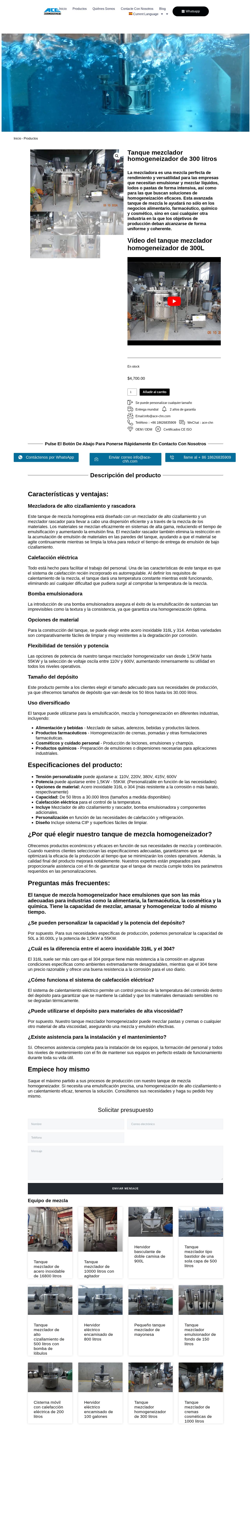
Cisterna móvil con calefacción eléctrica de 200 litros (49, 1409)
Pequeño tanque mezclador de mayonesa (149, 1315)
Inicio (63, 8)
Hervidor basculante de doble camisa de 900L (149, 1254)
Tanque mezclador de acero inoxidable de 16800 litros (49, 1268)
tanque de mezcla (145, 203)
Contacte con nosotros (137, 8)
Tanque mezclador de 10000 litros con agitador (99, 1268)
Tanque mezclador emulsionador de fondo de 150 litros (200, 1324)
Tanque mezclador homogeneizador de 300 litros (150, 1375)
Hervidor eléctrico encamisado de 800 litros (98, 1332)
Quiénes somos (104, 8)
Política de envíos (130, 1486)
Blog (162, 8)
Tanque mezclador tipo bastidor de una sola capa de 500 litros (201, 1256)
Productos (80, 8)
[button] (116, 156)
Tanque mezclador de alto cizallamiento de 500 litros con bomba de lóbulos (49, 1339)
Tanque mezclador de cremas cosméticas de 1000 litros (198, 1392)
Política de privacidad (125, 1496)
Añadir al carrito (154, 392)
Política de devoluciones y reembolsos (128, 1473)
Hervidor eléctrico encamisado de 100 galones (98, 1395)
